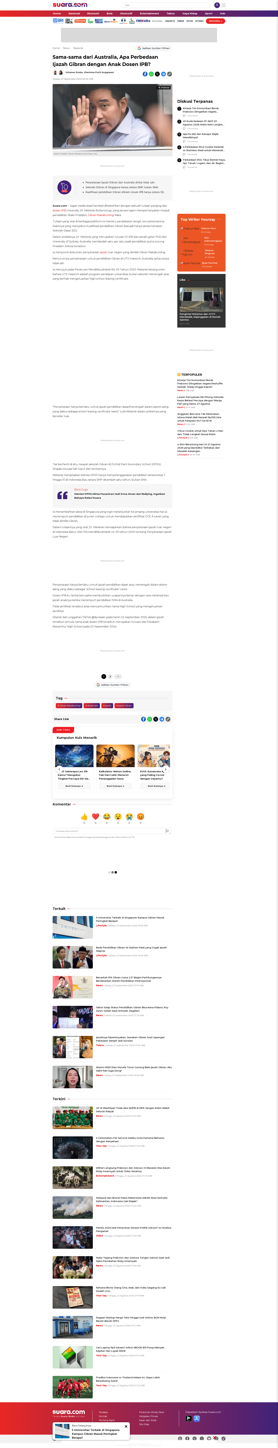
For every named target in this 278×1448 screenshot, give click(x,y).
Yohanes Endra (74, 72)
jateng (199, 21)
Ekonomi (93, 13)
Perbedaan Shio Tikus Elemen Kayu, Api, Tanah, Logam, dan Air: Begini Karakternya (204, 163)
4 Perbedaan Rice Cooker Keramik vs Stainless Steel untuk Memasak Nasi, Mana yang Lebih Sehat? (203, 150)
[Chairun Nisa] (190, 230)
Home (57, 13)
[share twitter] (157, 74)
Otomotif (126, 13)
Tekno (171, 13)
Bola (109, 13)
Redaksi (103, 1412)
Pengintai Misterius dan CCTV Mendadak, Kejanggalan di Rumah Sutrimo (200, 317)
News (66, 48)
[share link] (169, 74)
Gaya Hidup (189, 13)
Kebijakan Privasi (148, 1416)
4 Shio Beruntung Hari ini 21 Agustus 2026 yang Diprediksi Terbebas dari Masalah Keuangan (199, 448)
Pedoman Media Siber (151, 1412)
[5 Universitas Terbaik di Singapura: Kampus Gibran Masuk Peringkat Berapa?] (62, 1431)
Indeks (224, 13)
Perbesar (165, 87)
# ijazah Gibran (124, 705)
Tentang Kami (107, 1420)
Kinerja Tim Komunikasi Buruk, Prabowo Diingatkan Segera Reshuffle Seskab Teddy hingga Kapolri (200, 383)
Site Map (144, 1424)
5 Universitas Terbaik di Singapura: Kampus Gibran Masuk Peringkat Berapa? (96, 1434)
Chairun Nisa (208, 228)
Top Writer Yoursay (198, 219)
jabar (180, 21)
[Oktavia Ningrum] (192, 254)
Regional (214, 21)
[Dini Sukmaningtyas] (191, 241)
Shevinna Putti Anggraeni (99, 72)
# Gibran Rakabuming (69, 705)
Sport (208, 13)
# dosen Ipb (92, 705)
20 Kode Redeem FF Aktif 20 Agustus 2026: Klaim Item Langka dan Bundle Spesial (202, 124)
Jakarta (170, 21)
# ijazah (107, 705)
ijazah (103, 252)
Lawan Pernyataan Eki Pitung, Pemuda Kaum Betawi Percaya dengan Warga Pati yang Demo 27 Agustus (200, 400)
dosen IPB (59, 210)
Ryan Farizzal (209, 263)
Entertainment (149, 13)
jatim (189, 21)
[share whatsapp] (151, 74)
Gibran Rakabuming (101, 215)
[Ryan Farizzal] (190, 264)
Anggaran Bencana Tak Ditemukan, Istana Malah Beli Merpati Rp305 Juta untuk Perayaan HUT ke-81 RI (199, 417)
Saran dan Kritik (147, 1420)
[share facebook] (145, 74)
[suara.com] (70, 6)
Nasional (74, 13)
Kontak (103, 1416)
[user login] (217, 5)
